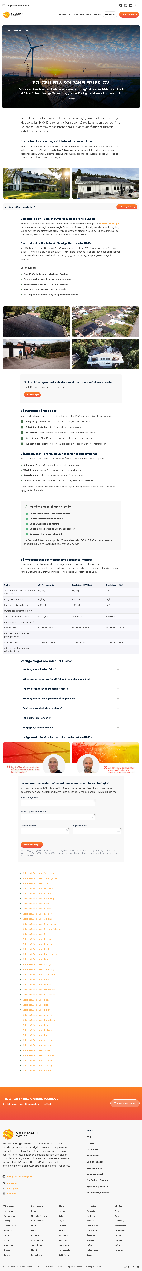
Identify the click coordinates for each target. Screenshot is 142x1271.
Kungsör (118, 1216)
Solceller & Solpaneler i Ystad (36, 1050)
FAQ (89, 1137)
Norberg (91, 1216)
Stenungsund (37, 1206)
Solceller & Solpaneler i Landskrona (39, 989)
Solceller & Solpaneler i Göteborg (38, 1045)
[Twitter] (133, 1266)
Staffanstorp (9, 1225)
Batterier (73, 14)
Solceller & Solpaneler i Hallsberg (38, 1035)
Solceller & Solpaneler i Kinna (36, 903)
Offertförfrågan (129, 14)
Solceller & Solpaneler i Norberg (37, 939)
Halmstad (119, 1250)
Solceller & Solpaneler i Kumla (36, 1025)
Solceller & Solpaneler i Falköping (38, 913)
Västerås (63, 1240)
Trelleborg (120, 1221)
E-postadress (80, 825)
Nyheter (91, 1143)
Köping (6, 1221)
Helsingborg (92, 1250)
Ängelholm (92, 1230)
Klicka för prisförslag (126, 207)
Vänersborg (8, 1206)
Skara (61, 1206)
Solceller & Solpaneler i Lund (36, 979)
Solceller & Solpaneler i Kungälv (37, 908)
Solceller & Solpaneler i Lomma (37, 984)
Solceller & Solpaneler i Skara (36, 883)
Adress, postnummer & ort (34, 811)
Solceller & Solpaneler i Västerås (37, 1060)
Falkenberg (36, 1255)
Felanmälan (93, 1155)
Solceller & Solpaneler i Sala (35, 934)
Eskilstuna (64, 1255)
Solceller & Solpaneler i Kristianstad (39, 994)
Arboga (90, 1221)
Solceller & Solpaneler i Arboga (37, 964)
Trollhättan (36, 1245)
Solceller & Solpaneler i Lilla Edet (37, 893)
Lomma (62, 1225)
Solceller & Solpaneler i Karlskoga (38, 1030)
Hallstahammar (38, 1221)
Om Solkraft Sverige (97, 1180)
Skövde (90, 1245)
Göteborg (119, 1235)
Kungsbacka (64, 1250)
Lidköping (8, 1211)
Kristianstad (120, 1225)
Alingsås (118, 1211)
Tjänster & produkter (98, 1186)
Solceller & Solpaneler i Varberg (37, 1065)
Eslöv (33, 1230)
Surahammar (9, 1216)
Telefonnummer (29, 825)
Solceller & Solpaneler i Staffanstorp (39, 974)
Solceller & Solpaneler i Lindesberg (39, 1020)
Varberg (90, 1240)
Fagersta (63, 1221)
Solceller (63, 14)
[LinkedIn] (138, 1266)
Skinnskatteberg (39, 1216)
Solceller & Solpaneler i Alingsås (37, 918)
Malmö (34, 1250)
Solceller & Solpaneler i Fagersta (38, 959)
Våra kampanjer (95, 1168)
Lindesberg (120, 1230)
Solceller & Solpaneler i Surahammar (39, 924)
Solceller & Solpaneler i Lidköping (38, 898)
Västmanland (37, 1240)
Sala (61, 1216)
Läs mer (71, 99)
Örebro (6, 1250)
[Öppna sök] (137, 5)
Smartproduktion (93, 1267)
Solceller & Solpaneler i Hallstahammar (40, 954)
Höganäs (7, 1230)
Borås (89, 1255)
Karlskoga (36, 1235)
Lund (33, 1225)
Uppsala (118, 1240)
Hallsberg (63, 1235)
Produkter (110, 14)
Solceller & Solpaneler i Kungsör (37, 944)
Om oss (97, 14)
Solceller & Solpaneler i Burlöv (36, 1009)
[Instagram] (126, 5)
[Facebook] (121, 5)
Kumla (6, 1235)
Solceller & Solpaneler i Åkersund (38, 1040)
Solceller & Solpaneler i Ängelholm (38, 1015)
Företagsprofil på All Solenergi (69, 1267)
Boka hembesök (95, 1174)
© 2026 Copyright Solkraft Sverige (17, 1267)
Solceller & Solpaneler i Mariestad (38, 888)
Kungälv (62, 1211)
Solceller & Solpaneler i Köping (37, 949)
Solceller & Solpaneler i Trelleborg (38, 969)
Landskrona (92, 1225)
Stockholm (64, 1245)
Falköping (91, 1211)
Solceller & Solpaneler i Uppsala (37, 1070)
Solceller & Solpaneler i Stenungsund (40, 878)
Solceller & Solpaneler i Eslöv (36, 1004)
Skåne (117, 1245)
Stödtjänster (86, 14)
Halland (6, 1255)
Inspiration (92, 1149)
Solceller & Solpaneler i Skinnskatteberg (41, 929)
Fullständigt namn (30, 797)
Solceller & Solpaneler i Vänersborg (39, 873)
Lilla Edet (119, 1206)
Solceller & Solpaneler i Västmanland (39, 1055)
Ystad (6, 1240)
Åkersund (91, 1235)
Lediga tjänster (95, 1161)
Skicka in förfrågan (31, 845)
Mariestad (91, 1206)
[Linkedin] (131, 5)
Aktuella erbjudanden (98, 1192)
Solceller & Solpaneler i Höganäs (38, 999)
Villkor (38, 1267)
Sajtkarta (49, 1267)
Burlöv (62, 1230)
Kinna (33, 1211)
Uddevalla (8, 1245)
